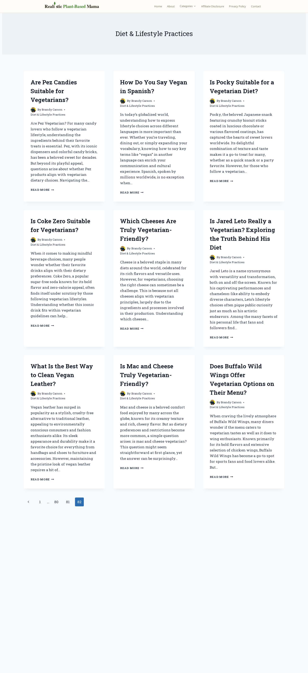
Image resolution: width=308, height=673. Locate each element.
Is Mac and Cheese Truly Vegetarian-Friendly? (146, 375)
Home (158, 6)
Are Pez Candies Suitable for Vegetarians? (54, 91)
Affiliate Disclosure (212, 6)
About (171, 6)
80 (56, 501)
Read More (42, 190)
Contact (256, 6)
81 (68, 501)
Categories (186, 6)
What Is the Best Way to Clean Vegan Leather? (62, 375)
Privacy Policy (237, 6)
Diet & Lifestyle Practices (48, 114)
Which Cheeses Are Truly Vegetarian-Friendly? (148, 229)
